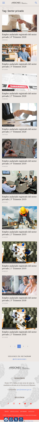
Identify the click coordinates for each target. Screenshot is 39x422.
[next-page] (27, 346)
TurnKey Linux (29, 421)
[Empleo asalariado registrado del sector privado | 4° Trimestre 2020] (19, 23)
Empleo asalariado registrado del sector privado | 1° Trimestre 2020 (19, 130)
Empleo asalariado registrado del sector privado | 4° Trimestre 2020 (19, 35)
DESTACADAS (14, 411)
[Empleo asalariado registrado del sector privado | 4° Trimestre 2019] (19, 148)
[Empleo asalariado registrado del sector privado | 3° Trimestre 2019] (19, 182)
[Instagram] (14, 404)
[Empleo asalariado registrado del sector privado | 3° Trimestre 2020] (19, 52)
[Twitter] (25, 404)
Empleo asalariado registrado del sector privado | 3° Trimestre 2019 (19, 198)
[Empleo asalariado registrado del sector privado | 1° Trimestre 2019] (19, 252)
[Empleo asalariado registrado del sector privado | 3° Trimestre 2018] (19, 285)
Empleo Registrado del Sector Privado (14, 157)
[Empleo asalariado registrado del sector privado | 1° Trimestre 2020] (19, 114)
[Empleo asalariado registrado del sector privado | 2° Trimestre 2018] (19, 318)
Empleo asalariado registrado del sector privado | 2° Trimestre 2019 (19, 233)
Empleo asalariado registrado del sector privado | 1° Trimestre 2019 (19, 267)
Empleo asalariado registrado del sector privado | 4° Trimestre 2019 (19, 162)
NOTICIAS (31, 411)
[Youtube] (31, 404)
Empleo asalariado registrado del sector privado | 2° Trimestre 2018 (19, 333)
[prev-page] (10, 346)
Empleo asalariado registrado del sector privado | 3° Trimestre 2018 (19, 299)
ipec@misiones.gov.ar (24, 389)
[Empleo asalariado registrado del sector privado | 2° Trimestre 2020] (19, 82)
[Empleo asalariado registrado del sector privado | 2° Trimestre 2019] (19, 217)
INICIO (7, 411)
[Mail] (19, 404)
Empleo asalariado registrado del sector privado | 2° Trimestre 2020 (19, 94)
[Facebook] (8, 404)
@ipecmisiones (19, 359)
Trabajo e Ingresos (8, 30)
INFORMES (23, 411)
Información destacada (9, 328)
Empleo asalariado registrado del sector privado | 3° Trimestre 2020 (19, 65)
